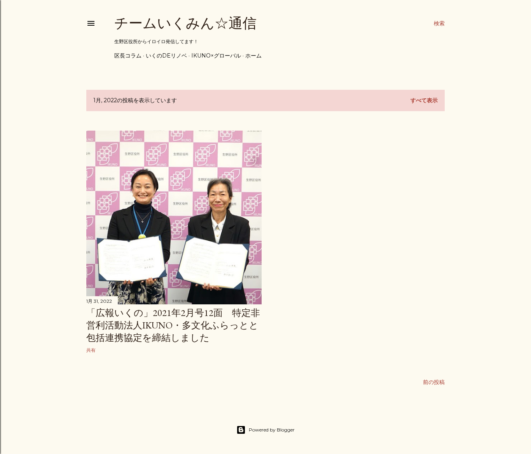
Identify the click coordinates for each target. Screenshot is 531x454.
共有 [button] (91, 350)
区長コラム (127, 55)
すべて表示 (424, 100)
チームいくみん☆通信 (185, 23)
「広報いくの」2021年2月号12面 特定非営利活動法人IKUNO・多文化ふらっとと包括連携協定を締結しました (173, 325)
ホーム (253, 55)
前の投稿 (434, 382)
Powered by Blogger (272, 430)
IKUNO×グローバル (216, 55)
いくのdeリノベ (166, 55)
